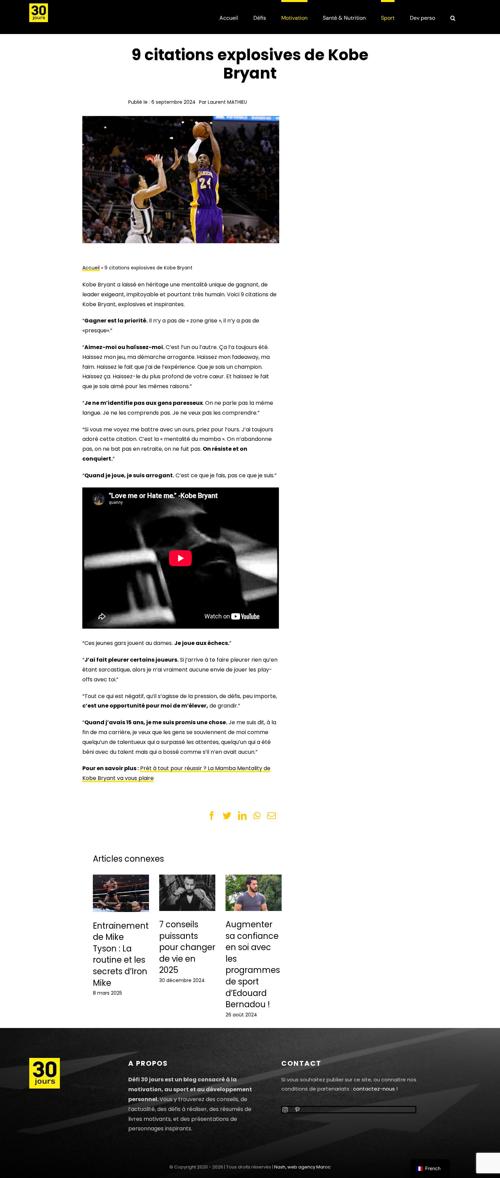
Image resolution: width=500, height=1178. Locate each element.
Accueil (91, 267)
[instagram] (285, 1109)
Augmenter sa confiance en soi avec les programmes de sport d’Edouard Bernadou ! (253, 964)
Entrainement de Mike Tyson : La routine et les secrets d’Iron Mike (121, 954)
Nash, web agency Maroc (302, 1167)
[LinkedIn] (242, 816)
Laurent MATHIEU (227, 102)
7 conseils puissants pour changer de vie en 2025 (187, 947)
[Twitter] (227, 816)
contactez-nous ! (375, 1088)
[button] (452, 17)
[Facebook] (211, 816)
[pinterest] (297, 1109)
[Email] (271, 816)
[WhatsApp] (257, 816)
